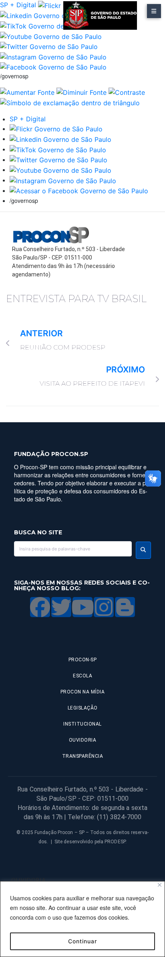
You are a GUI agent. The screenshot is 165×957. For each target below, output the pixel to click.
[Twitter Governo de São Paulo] (58, 159)
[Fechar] (159, 885)
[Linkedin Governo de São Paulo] (60, 139)
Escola (82, 676)
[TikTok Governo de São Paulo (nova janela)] (48, 25)
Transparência (82, 756)
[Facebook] (40, 607)
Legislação (83, 708)
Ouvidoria (83, 740)
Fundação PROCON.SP (51, 454)
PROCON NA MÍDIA (82, 692)
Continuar (82, 941)
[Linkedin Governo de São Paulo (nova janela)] (51, 15)
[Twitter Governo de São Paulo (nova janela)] (49, 46)
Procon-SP (82, 660)
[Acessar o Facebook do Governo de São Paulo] (79, 190)
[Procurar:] (73, 548)
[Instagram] (104, 607)
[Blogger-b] (125, 607)
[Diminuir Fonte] (81, 92)
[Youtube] (82, 607)
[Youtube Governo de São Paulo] (60, 170)
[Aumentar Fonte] (27, 92)
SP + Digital (18, 5)
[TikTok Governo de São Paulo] (58, 149)
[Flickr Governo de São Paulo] (56, 129)
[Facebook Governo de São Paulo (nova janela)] (53, 67)
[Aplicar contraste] (127, 92)
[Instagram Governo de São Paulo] (53, 56)
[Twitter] (61, 607)
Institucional (82, 724)
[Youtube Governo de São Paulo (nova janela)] (51, 36)
